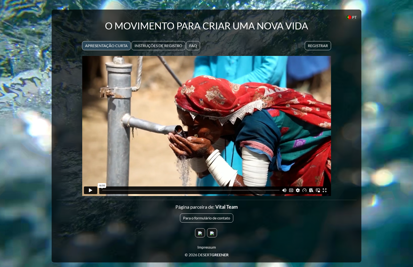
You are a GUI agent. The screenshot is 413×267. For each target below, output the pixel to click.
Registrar (318, 45)
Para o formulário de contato (206, 218)
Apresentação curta (106, 45)
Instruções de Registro (158, 45)
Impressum (206, 247)
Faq (193, 45)
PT (354, 17)
